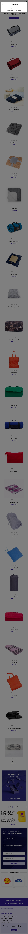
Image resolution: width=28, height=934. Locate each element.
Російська (18, 10)
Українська (10, 10)
